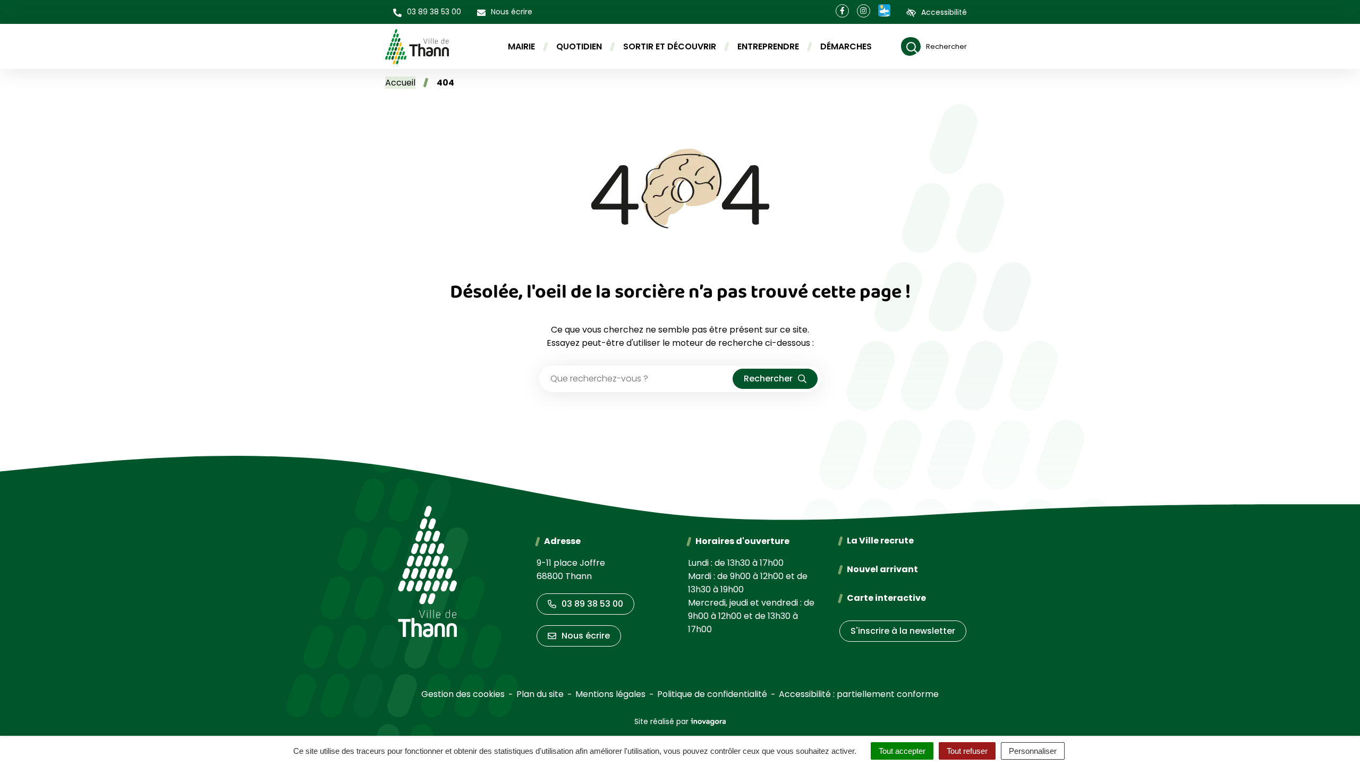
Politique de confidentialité (712, 694)
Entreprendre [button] (768, 46)
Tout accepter (902, 750)
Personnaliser (1033, 750)
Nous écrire (586, 636)
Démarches (846, 46)
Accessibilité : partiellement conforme (859, 694)
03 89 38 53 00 (592, 604)
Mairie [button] (521, 46)
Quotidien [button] (579, 46)
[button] (427, 12)
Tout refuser (967, 750)
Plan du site (540, 694)
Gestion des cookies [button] (463, 694)
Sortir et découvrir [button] (669, 46)
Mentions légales (610, 694)
